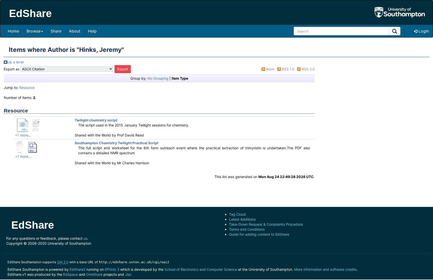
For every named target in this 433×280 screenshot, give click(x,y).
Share (56, 31)
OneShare (94, 274)
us (85, 238)
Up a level (15, 62)
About (74, 31)
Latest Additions (242, 219)
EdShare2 (77, 269)
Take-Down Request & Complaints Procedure (266, 224)
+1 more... (23, 135)
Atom (270, 69)
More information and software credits (325, 269)
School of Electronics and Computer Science (200, 269)
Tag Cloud (237, 214)
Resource (27, 87)
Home (13, 31)
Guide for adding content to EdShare (259, 234)
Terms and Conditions (247, 229)
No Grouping (158, 78)
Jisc (128, 274)
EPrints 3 (112, 269)
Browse (34, 31)
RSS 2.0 (308, 69)
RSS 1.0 (288, 69)
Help (92, 31)
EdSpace (70, 274)
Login (423, 31)
